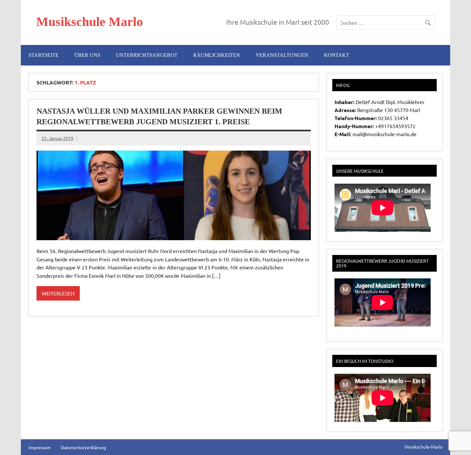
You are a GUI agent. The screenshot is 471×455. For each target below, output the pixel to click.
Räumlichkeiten (216, 55)
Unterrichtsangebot (147, 55)
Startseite (44, 55)
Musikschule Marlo (89, 21)
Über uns (87, 55)
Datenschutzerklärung (83, 447)
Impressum (40, 447)
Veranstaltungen (282, 55)
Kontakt (336, 55)
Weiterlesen (58, 293)
